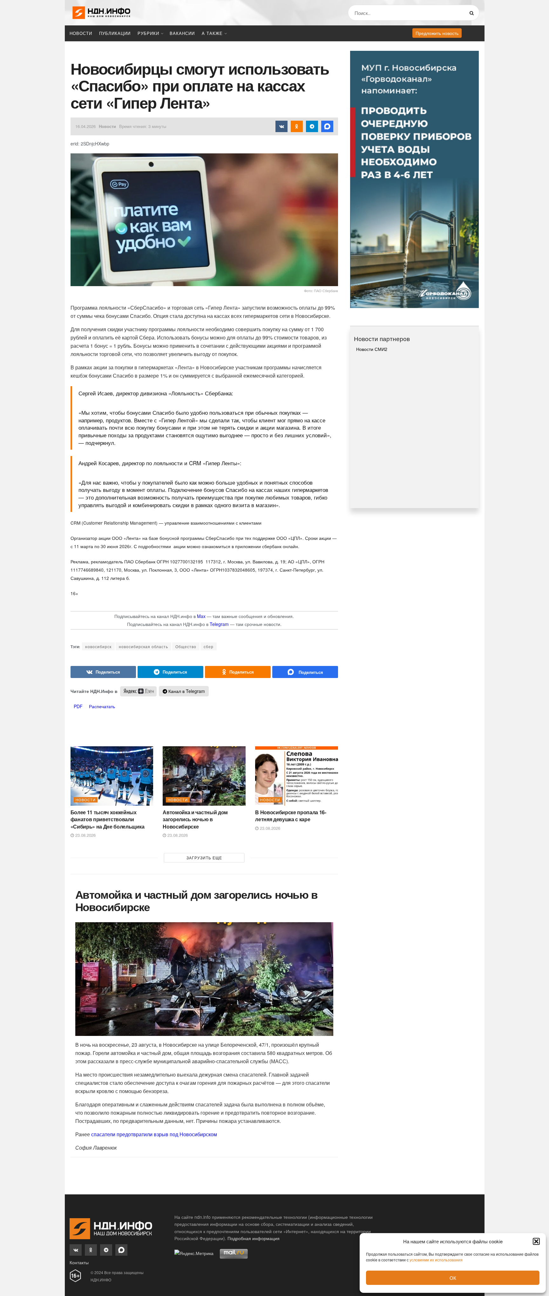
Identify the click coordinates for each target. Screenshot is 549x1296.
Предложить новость (437, 33)
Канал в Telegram (186, 691)
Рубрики (148, 33)
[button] (536, 1241)
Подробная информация (253, 1238)
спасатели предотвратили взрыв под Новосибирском (153, 1134)
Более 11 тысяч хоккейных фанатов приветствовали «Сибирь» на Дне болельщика (108, 819)
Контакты (79, 1262)
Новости (81, 33)
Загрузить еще (204, 857)
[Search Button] (472, 13)
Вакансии (182, 33)
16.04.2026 (85, 126)
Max (201, 616)
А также (212, 33)
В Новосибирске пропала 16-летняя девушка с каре (290, 816)
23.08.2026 (85, 835)
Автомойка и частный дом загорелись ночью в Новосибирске (195, 819)
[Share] (103, 672)
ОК (453, 1277)
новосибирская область (143, 646)
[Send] (305, 672)
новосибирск (98, 646)
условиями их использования (436, 1259)
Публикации (115, 33)
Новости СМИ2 (371, 349)
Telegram (219, 624)
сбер (209, 646)
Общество (185, 646)
